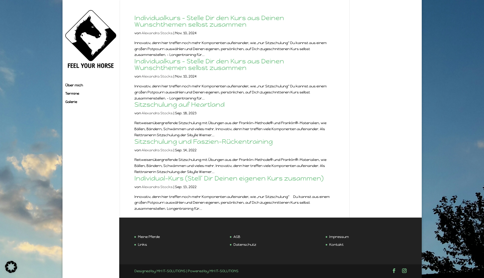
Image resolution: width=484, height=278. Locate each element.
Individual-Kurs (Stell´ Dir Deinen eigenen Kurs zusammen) (229, 178)
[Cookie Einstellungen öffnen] (11, 271)
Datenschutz (244, 244)
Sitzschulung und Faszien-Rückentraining (203, 141)
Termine (72, 94)
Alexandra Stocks (157, 33)
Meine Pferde (149, 236)
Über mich (74, 85)
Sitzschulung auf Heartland (179, 104)
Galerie (71, 102)
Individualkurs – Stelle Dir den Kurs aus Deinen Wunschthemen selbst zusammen (209, 21)
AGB (236, 236)
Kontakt (336, 244)
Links (142, 244)
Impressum (339, 236)
